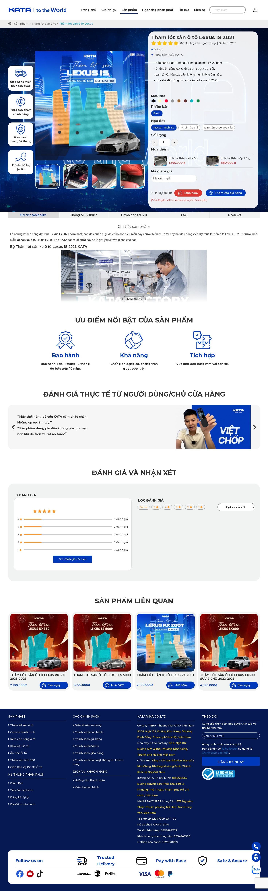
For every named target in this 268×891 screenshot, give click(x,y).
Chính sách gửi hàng (88, 739)
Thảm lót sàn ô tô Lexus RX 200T (166, 675)
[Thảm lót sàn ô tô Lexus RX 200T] (166, 643)
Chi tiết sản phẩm (33, 215)
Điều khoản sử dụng (87, 725)
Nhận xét (234, 215)
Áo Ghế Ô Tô (18, 753)
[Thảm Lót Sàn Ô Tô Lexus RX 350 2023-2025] (39, 643)
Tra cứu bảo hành (21, 790)
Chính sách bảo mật (215, 752)
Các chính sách (86, 716)
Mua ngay (191, 193)
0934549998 (182, 836)
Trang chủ (88, 10)
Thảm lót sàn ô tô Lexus (76, 23)
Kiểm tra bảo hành (86, 787)
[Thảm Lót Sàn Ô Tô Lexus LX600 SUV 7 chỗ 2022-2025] (229, 643)
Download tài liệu (134, 215)
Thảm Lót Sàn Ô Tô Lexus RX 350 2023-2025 (37, 677)
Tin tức (183, 10)
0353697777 (169, 830)
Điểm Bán (16, 783)
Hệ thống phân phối (157, 10)
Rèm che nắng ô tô (22, 739)
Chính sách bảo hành (88, 732)
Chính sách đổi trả (86, 746)
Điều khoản (230, 748)
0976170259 (170, 842)
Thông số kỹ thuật (83, 215)
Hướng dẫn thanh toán (89, 780)
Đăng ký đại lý (19, 797)
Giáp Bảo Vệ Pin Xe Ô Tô (25, 767)
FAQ (184, 215)
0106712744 (161, 824)
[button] (255, 427)
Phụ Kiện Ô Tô (19, 746)
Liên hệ (200, 10)
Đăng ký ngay (231, 762)
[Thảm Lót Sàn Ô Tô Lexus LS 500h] (102, 643)
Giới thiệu (108, 10)
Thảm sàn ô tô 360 (22, 760)
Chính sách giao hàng (88, 753)
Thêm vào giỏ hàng (228, 193)
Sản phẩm (129, 10)
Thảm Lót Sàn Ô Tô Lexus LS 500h (102, 675)
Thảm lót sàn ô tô (43, 23)
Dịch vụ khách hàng (90, 771)
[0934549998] (256, 846)
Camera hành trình (22, 732)
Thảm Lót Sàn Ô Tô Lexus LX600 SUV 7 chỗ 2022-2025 (227, 677)
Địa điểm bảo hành (22, 804)
